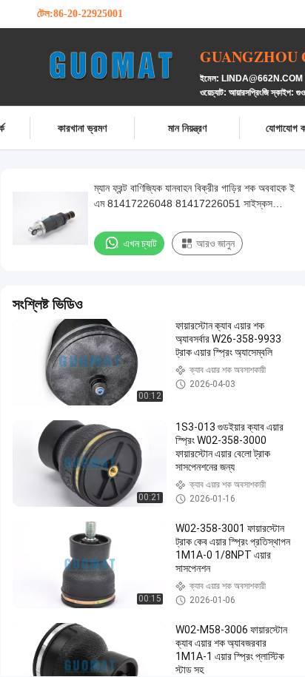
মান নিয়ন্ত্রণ (187, 127)
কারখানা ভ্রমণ (82, 127)
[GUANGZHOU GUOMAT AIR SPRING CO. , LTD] (118, 65)
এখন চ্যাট (140, 243)
